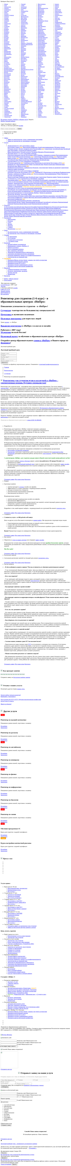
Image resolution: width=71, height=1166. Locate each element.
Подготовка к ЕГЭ (28, 172)
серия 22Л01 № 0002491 (34, 420)
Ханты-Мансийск (59, 76)
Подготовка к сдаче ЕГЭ (15, 901)
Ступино (57, 36)
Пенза (39, 80)
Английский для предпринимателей (40, 189)
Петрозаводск (41, 84)
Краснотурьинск (25, 82)
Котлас (23, 75)
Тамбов (57, 43)
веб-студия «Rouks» (15, 1033)
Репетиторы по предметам (42, 163)
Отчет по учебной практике (60, 181)
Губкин (6, 104)
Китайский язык (44, 160)
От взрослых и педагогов (15, 239)
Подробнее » (33, 1148)
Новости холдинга (13, 247)
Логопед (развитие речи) (25, 149)
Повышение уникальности (61, 185)
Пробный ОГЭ (12, 164)
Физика (63, 213)
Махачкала (23, 116)
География (34, 207)
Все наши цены (19, 479)
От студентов (11, 238)
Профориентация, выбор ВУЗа (17, 902)
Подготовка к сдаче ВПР (15, 913)
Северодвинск (58, 12)
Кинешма (23, 52)
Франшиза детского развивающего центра (20, 265)
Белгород (6, 37)
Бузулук (6, 65)
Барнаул (6, 34)
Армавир (6, 19)
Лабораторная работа (23, 185)
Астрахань (7, 26)
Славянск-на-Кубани (60, 23)
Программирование (62, 155)
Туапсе (56, 55)
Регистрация (8, 280)
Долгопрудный (8, 115)
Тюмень (57, 59)
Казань (23, 39)
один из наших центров (19, 540)
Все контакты (8, 135)
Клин (22, 62)
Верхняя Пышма (8, 71)
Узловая (57, 61)
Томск (56, 52)
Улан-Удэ (57, 62)
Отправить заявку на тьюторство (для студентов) (22, 926)
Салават (40, 111)
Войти (6, 278)
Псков (39, 91)
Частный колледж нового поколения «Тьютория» (22, 989)
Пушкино (40, 94)
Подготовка (6, 314)
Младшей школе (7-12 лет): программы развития (22, 153)
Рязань (39, 110)
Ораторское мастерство (53, 210)
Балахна (6, 30)
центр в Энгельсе (25, 461)
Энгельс (57, 107)
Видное (6, 72)
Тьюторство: (11, 452)
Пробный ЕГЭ (39, 172)
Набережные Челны (43, 20)
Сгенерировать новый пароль (16, 972)
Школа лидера (13, 158)
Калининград (24, 40)
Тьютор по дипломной (14, 894)
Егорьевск (23, 8)
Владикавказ (7, 75)
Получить (3, 1153)
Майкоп (23, 115)
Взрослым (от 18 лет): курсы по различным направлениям (25, 188)
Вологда (6, 83)
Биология (28, 207)
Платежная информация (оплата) (17, 965)
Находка (40, 27)
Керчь (22, 51)
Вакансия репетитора (11, 326)
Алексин (6, 8)
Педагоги (7, 205)
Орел (39, 69)
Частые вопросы (12, 953)
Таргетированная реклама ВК (52, 213)
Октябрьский (41, 66)
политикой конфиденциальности (49, 364)
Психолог (34, 211)
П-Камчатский (41, 75)
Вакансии (7, 268)
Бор (5, 55)
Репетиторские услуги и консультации (19, 936)
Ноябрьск (40, 59)
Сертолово (57, 19)
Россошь (40, 104)
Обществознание (41, 210)
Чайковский (58, 80)
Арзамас (6, 18)
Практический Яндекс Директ (17, 202)
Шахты (56, 98)
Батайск (6, 36)
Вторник (10, 221)
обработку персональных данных (34, 1085)
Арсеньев (6, 20)
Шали (56, 97)
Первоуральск (41, 82)
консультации (47, 453)
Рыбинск (40, 108)
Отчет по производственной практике (40, 181)
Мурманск (40, 16)
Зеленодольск (24, 23)
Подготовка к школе (15, 147)
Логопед (36, 208)
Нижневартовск (42, 34)
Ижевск (23, 29)
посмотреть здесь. (43, 558)
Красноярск (24, 84)
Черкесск (57, 89)
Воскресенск (7, 89)
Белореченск (7, 44)
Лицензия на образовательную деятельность (21, 252)
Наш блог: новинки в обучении (17, 1005)
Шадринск (57, 96)
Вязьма (6, 96)
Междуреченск (42, 4)
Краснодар (23, 78)
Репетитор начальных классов (16, 155)
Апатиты (6, 16)
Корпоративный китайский (40, 203)
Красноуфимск (25, 83)
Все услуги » (11, 891)
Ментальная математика (25, 156)
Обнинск (40, 62)
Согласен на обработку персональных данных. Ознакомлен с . (30, 364)
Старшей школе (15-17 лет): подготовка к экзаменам (23, 171)
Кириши (23, 54)
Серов (56, 16)
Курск (22, 96)
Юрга (56, 110)
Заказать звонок (5, 291)
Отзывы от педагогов (14, 951)
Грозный (6, 103)
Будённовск (7, 64)
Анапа (5, 12)
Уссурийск (57, 68)
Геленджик (7, 98)
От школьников (12, 236)
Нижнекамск (41, 36)
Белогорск (6, 41)
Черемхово (57, 86)
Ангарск (6, 14)
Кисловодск (24, 59)
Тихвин (57, 47)
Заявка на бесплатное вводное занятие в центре (22, 927)
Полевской (40, 87)
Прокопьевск (41, 89)
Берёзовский (7, 48)
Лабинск (23, 98)
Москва (40, 15)
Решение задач (12, 185)
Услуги (6, 142)
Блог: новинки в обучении (15, 250)
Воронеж (6, 87)
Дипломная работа (15, 180)
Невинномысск (42, 29)
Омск (39, 68)
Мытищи (40, 19)
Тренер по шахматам (54, 167)
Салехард (40, 112)
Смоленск (57, 25)
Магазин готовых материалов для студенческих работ (23, 1007)
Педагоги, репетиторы (14, 997)
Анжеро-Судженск (9, 15)
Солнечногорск (59, 27)
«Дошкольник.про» (19, 994)
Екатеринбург (24, 11)
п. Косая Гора (41, 76)
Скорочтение (48, 149)
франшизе (5, 343)
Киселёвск (23, 58)
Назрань (40, 23)
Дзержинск (7, 111)
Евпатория (24, 7)
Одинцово (40, 64)
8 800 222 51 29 (5, 289)
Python (10, 156)
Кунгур (23, 93)
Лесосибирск (24, 103)
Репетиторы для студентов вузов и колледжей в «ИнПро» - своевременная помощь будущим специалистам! (29, 381)
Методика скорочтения (36, 196)
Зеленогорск (24, 22)
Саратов (57, 7)
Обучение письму (13, 149)
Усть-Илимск (58, 69)
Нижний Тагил (42, 39)
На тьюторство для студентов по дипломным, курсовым (24, 233)
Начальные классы (20, 210)
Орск (39, 73)
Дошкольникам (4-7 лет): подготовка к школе (21, 145)
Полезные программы (11, 318)
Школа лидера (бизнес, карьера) (17, 908)
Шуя (56, 100)
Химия (18, 214)
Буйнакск (6, 66)
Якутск (56, 111)
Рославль (40, 103)
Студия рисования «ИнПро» (30, 193)
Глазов (6, 100)
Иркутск (23, 32)
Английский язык (58, 149)
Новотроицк (41, 48)
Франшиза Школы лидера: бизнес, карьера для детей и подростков (27, 260)
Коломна (23, 68)
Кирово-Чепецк (25, 57)
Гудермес (6, 105)
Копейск (23, 71)
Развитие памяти (31, 150)
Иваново (23, 26)
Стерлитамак (58, 34)
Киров (22, 55)
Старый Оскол (58, 33)
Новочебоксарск (42, 51)
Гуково (6, 107)
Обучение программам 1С (58, 189)
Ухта (56, 72)
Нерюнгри (40, 30)
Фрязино (57, 73)
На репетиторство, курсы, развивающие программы (23, 232)
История (64, 207)
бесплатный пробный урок (26, 464)
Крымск (23, 87)
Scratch (14, 156)
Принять (14, 1164)
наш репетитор (35, 580)
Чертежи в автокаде (35, 185)
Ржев (39, 101)
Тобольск (57, 50)
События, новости (13, 983)
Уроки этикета (23, 158)
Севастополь (58, 11)
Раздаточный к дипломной (48, 180)
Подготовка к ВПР (31, 155)
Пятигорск (40, 96)
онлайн (21, 125)
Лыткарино (24, 110)
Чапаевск (57, 82)
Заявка (6, 138)
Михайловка (41, 11)
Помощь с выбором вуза (25, 167)
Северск (57, 14)
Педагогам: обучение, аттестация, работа (20, 194)
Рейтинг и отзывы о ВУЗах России (18, 1008)
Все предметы (27, 216)
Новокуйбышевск (42, 43)
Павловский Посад (43, 79)
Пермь (39, 83)
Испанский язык (57, 207)
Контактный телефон (23, 1042)
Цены (6, 230)
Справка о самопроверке (15, 186)
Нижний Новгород (43, 37)
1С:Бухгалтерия (9, 207)
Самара (40, 115)
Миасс (39, 7)
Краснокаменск (25, 79)
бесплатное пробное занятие (21, 677)
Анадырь (6, 11)
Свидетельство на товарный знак (17, 257)
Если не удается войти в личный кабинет (20, 973)
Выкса (5, 94)
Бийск (5, 50)
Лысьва (23, 108)
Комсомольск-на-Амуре (27, 69)
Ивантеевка (24, 27)
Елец (22, 14)
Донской (23, 4)
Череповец (57, 87)
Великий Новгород (9, 69)
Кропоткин (24, 86)
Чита (56, 94)
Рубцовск (40, 107)
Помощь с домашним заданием (46, 155)
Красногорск (24, 76)
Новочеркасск (41, 52)
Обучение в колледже (15, 163)
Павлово (40, 78)
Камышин (23, 46)
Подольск (40, 86)
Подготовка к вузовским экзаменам (18, 450)
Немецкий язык (34, 160)
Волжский (7, 82)
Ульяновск (57, 64)
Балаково (6, 29)
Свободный (58, 9)
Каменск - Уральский (26, 43)
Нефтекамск (41, 32)
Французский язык (24, 160)
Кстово (23, 89)
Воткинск (6, 90)
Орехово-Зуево (42, 72)
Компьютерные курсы (14, 890)
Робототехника (8, 213)
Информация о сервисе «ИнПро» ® (18, 246)
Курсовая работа (40, 183)
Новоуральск (41, 50)
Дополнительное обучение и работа (18, 196)
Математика (42, 208)
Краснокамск (24, 80)
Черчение (23, 214)
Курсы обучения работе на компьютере (21, 191)
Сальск (39, 114)
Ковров (23, 65)
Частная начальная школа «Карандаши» (19, 988)
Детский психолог (25, 152)
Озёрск (39, 65)
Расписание (7, 218)
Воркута (6, 86)
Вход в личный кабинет (15, 970)
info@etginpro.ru (5, 292)
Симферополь (58, 22)
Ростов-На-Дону (42, 105)
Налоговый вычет (9, 336)
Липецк (23, 104)
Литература (29, 208)
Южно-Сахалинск (59, 108)
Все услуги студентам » (15, 897)
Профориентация (13, 167)
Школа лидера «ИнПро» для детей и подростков (22, 991)
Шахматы (41, 152)
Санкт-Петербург (42, 116)
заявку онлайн (65, 464)
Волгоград (7, 78)
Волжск (6, 80)
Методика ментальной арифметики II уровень (42, 197)
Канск (22, 47)
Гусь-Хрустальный (9, 108)
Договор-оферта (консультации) (17, 958)
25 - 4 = (19, 1097)
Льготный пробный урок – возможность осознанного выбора (19, 1143)
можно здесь (21, 689)
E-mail (19, 1044)
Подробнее (4, 726)
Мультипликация (49, 152)
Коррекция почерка (49, 156)
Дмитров (6, 114)
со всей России (5, 285)
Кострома (23, 73)
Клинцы (23, 64)
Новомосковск (41, 44)
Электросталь (58, 104)
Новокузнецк (41, 41)
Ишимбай (23, 36)
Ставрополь (58, 32)
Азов (5, 5)
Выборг (6, 93)
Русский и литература (28, 213)
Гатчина (6, 97)
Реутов (39, 100)
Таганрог (57, 41)
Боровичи (6, 58)
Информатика (48, 207)
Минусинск (41, 9)
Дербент (6, 110)
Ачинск (6, 27)
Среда (9, 222)
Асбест (6, 25)
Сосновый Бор (58, 29)
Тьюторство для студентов (15, 937)
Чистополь (57, 93)
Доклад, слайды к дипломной (30, 180)
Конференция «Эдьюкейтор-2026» (18, 993)
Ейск (22, 9)
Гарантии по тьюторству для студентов (19, 947)
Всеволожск (7, 91)
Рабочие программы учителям (52, 196)
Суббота (10, 227)
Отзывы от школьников (15, 948)
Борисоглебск (7, 57)
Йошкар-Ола (24, 37)
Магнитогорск (24, 114)
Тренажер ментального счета (16, 1003)
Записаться (4, 362)
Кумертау (23, 91)
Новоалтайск (41, 40)
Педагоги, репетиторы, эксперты (17, 271)
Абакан (6, 4)
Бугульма (6, 62)
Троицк (57, 54)
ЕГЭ (29, 644)
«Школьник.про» (30, 994)
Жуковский (24, 19)
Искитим (23, 33)
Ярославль (57, 112)
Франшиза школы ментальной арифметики (20, 266)
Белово (6, 40)
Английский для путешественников (18, 189)
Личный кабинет (10, 121)
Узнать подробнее (6, 1164)
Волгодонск (7, 79)
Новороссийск (41, 46)
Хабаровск (57, 75)
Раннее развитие (52, 211)
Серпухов (57, 18)
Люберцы (23, 111)
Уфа (56, 71)
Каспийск (23, 48)
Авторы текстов (12, 272)
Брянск (6, 61)
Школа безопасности (14, 152)
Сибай (56, 20)
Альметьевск (7, 9)
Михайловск (41, 12)
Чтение (28, 214)
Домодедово (7, 116)
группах (21, 487)
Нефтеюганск (41, 33)
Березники (7, 47)
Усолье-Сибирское (59, 66)
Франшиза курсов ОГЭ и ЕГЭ (16, 263)
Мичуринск (41, 14)
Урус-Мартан (58, 65)
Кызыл (23, 97)
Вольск (6, 84)
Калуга (23, 41)
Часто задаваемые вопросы (16, 249)
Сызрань (57, 39)
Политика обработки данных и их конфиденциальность (24, 255)
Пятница (10, 225)
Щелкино (57, 101)
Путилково (40, 93)
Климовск (23, 61)
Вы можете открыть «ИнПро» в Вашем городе (14, 119)
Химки (56, 79)
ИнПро (3, 121)
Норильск (40, 58)
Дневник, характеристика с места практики (20, 183)
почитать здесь (61, 508)
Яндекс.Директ (9, 216)
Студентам (6, 310)
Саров (56, 8)
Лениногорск (24, 100)
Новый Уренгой (42, 55)
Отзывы (6, 235)
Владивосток (7, 73)
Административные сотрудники (17, 269)
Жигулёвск (24, 18)
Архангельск (7, 23)
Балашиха (6, 32)
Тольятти (57, 51)
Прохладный (41, 90)
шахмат (7, 322)
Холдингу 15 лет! (13, 982)
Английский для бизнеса (50, 202)
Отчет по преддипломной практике (18, 181)
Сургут (56, 37)
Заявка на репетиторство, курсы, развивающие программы (25, 139)
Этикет (60, 214)
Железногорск (24, 16)
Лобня (22, 107)
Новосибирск (41, 47)
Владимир (6, 76)
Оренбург (40, 71)
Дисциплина (4, 1102)
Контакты (7, 275)
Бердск (6, 46)
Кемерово (23, 50)
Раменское (40, 97)
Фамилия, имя (21, 1040)
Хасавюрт (57, 78)
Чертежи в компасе (47, 185)
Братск (6, 59)
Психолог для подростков (40, 167)
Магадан (23, 112)
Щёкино (57, 103)
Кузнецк (23, 90)
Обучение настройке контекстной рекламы (46, 191)
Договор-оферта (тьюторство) (16, 956)
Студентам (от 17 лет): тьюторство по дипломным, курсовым (26, 178)
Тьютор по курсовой (14, 896)
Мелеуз (40, 5)
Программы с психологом (18, 150)
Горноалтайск (7, 101)
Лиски (22, 105)
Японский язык (18, 216)
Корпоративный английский (34, 202)
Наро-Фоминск (42, 26)
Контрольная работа (53, 183)
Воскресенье (14, 229)
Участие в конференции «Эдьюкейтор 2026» (21, 943)
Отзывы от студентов (14, 950)
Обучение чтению (59, 147)
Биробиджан (7, 51)
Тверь (56, 44)
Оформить (4, 1158)
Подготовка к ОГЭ (58, 163)
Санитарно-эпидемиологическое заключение (21, 254)
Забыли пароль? (13, 278)
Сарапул (57, 5)
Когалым (23, 66)
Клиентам (7, 243)
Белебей (6, 39)
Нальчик (40, 25)
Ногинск (40, 57)
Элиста (56, 105)
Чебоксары (57, 83)
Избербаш (23, 30)
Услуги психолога (39, 174)
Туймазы (57, 57)
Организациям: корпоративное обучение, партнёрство (24, 200)
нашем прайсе (37, 520)
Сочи (56, 30)
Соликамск (57, 26)
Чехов (56, 91)
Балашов (6, 33)
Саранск (57, 4)
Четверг (10, 224)
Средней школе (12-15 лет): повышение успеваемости (23, 161)
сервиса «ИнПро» (42, 340)
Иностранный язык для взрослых (17, 888)
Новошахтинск (42, 54)
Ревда (39, 98)
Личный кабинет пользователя (17, 244)
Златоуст (23, 25)
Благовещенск (8, 54)
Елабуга (23, 12)
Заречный (23, 20)
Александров (7, 7)
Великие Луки (8, 68)
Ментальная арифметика (30, 147)
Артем (5, 22)
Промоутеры (11, 274)
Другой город (58, 114)
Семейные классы (29, 163)
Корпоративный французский (23, 203)
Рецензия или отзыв (62, 180)
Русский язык (17, 213)
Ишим (22, 34)
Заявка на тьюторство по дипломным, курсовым (22, 141)
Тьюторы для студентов (15, 999)
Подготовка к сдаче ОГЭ (15, 907)
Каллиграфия (38, 149)
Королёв (23, 72)
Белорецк (6, 43)
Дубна (22, 5)
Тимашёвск (58, 46)
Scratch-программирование (46, 147)
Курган (23, 94)
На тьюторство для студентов (9, 1154)
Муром (39, 18)
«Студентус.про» (41, 994)
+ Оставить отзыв (13, 241)
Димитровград (8, 112)
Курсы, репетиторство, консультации (19, 942)
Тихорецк (57, 48)
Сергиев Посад (58, 15)
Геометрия (40, 207)
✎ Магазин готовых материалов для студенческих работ (39, 186)
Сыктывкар (58, 40)
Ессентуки (23, 15)
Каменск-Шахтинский (27, 44)
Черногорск (58, 90)
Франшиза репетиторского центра (18, 261)
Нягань (39, 61)
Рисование (34, 152)
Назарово (40, 22)
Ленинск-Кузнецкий (26, 101)
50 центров (6, 332)
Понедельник (12, 219)
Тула (56, 58)
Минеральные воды (43, 8)
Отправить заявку (9, 479)
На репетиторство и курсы (26, 1154)
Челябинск (57, 84)
